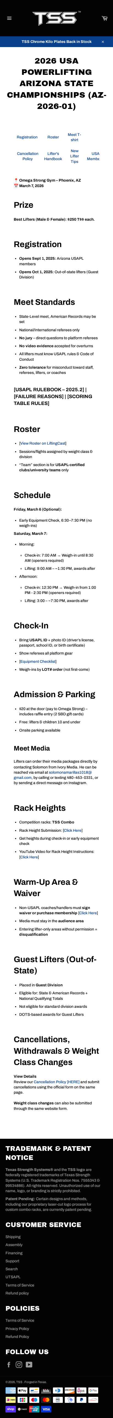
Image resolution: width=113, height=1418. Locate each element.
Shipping (13, 1237)
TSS (19, 1382)
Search (11, 1269)
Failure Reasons (38, 396)
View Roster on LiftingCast (42, 443)
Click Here (72, 830)
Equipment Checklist (37, 661)
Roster (53, 137)
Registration (27, 137)
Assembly (13, 1245)
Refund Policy (17, 1337)
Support (12, 1261)
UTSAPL (13, 1277)
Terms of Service (19, 1285)
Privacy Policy (17, 1329)
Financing (13, 1253)
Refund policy (17, 1293)
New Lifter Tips (74, 156)
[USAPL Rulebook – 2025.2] (49, 389)
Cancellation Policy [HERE (56, 1082)
